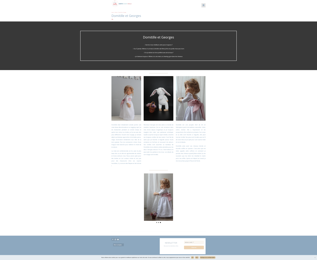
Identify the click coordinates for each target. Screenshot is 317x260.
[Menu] (203, 5)
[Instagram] (115, 235)
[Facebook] (113, 235)
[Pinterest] (118, 235)
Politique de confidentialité (207, 257)
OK (192, 257)
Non (197, 257)
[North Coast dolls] (126, 3)
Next (175, 195)
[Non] (315, 257)
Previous (141, 195)
